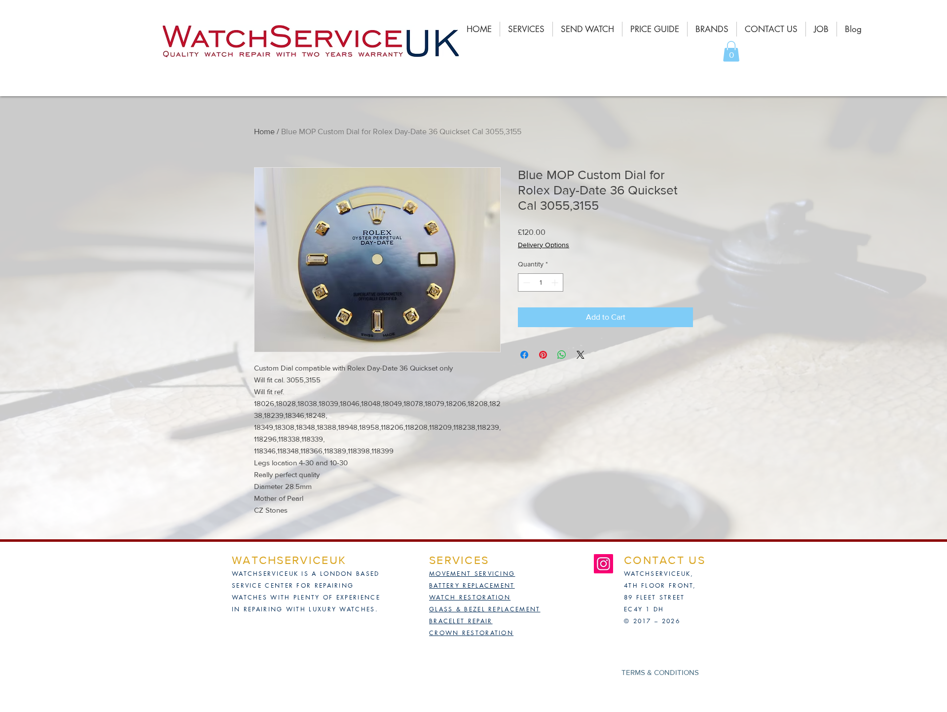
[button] (731, 51)
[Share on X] (580, 355)
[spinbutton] (540, 282)
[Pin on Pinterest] (543, 355)
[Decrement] (525, 282)
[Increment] (555, 282)
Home (264, 131)
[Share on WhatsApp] (562, 355)
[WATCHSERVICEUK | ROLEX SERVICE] (603, 563)
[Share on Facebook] (524, 355)
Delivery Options (543, 245)
